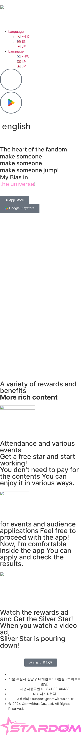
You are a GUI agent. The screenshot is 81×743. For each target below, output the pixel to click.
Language (16, 31)
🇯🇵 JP (21, 46)
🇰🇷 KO (23, 36)
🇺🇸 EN (21, 41)
